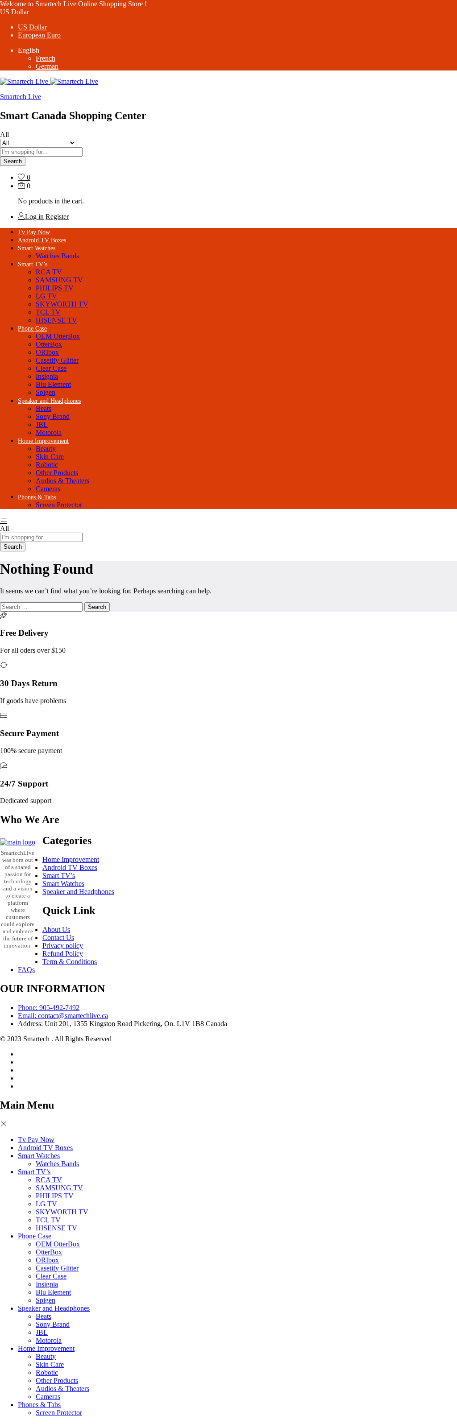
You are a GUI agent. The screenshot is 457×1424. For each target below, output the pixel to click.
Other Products (57, 472)
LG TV (46, 296)
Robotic (47, 464)
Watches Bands (57, 256)
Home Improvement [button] (43, 441)
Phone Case (34, 1236)
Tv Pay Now (34, 232)
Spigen (45, 392)
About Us (56, 929)
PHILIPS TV (55, 288)
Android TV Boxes (42, 240)
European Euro (39, 35)
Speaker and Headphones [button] (49, 400)
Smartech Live (20, 96)
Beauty (46, 448)
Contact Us (58, 937)
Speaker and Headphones (78, 891)
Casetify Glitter (57, 360)
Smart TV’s (58, 875)
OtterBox (49, 344)
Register (57, 216)
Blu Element (53, 384)
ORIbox (47, 352)
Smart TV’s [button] (32, 264)
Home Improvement (70, 859)
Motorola (49, 432)
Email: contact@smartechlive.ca (63, 1015)
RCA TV (49, 272)
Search (13, 161)
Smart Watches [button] (36, 248)
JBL (42, 424)
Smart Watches (63, 883)
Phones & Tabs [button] (37, 497)
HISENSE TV (56, 320)
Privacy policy (62, 945)
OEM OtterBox (58, 336)
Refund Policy (62, 953)
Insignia (47, 376)
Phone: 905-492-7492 (48, 1007)
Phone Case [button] (32, 328)
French (45, 58)
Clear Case (51, 368)
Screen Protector (59, 505)
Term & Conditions (69, 961)
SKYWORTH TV (62, 304)
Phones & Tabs (39, 1404)
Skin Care (50, 456)
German (47, 66)
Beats (43, 408)
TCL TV (48, 312)
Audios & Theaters (62, 480)
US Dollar (32, 27)
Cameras (48, 489)
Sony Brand (53, 416)
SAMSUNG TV (59, 280)
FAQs (26, 969)
